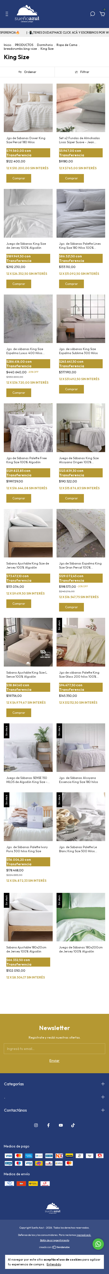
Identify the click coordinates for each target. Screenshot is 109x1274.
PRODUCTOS (24, 45)
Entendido (54, 1264)
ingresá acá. (84, 1235)
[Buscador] (92, 14)
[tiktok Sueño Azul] (73, 1125)
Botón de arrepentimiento (54, 1240)
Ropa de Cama (67, 45)
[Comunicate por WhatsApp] (98, 1244)
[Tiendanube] (54, 1247)
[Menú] (8, 14)
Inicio (7, 45)
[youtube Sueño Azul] (61, 1125)
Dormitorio (45, 45)
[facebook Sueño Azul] (48, 1125)
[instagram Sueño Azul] (36, 1125)
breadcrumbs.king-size (20, 49)
